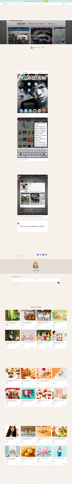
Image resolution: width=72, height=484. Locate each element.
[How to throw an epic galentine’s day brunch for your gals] (12, 393)
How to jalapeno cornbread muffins (28, 459)
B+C (25, 325)
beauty (17, 443)
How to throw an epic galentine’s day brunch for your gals (12, 401)
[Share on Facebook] (38, 255)
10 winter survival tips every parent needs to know (12, 342)
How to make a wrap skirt (58, 458)
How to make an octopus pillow (42, 459)
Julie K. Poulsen (36, 270)
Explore (4, 21)
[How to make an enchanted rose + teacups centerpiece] (43, 373)
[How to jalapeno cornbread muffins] (28, 451)
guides (8, 21)
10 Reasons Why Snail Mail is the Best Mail (43, 322)
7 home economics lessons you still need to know (28, 439)
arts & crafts (47, 327)
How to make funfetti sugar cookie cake (43, 439)
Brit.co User (35, 47)
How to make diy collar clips (59, 380)
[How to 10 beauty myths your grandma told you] (12, 431)
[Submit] (64, 4)
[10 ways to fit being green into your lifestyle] (59, 335)
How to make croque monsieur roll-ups (26, 380)
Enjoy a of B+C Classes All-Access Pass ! (33, 1)
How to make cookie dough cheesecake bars (12, 380)
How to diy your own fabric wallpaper (59, 401)
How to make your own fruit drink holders (43, 342)
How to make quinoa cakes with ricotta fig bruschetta (59, 439)
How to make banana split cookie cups (43, 401)
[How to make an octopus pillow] (43, 451)
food (17, 327)
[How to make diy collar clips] (59, 373)
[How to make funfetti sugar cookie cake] (43, 431)
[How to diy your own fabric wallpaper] (59, 393)
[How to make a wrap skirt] (59, 451)
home (64, 347)
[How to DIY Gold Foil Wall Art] (28, 335)
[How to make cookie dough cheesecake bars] (12, 373)
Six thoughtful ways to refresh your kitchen (11, 459)
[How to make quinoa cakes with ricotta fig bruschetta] (59, 431)
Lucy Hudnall (11, 325)
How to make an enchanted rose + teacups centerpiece (43, 380)
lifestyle (17, 347)
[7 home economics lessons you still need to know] (28, 431)
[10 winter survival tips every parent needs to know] (12, 335)
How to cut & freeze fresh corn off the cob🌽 (11, 322)
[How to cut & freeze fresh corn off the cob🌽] (12, 315)
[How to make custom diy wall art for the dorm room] (28, 393)
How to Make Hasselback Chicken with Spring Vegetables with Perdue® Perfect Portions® (27, 323)
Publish (58, 282)
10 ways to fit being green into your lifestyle (58, 342)
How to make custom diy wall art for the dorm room (28, 401)
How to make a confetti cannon (58, 322)
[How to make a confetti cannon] (59, 315)
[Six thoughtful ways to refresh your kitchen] (12, 451)
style (64, 385)
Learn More (45, 1)
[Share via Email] (46, 255)
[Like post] (42, 47)
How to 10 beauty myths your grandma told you (12, 439)
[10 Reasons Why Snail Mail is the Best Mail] (43, 315)
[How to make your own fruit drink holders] (43, 335)
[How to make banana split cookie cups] (43, 393)
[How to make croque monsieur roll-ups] (28, 373)
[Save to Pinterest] (43, 255)
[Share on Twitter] (40, 255)
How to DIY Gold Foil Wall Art (28, 342)
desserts (17, 385)
